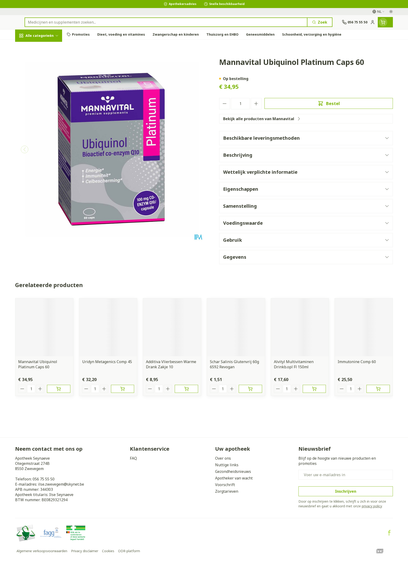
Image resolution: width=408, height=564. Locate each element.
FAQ (133, 458)
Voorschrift (225, 484)
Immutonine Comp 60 (357, 361)
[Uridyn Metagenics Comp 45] (108, 327)
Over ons (223, 458)
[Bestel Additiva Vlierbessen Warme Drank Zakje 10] (186, 389)
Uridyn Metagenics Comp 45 (107, 361)
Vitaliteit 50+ (45, 114)
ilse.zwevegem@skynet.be (61, 484)
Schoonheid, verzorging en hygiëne (45, 63)
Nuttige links (226, 464)
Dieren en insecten (45, 153)
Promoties (29, 46)
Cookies (108, 551)
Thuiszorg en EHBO (45, 140)
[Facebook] (389, 532)
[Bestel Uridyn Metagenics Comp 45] (122, 389)
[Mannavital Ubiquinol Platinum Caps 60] (44, 327)
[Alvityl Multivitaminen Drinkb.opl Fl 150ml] (300, 327)
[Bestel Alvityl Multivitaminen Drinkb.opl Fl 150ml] (314, 389)
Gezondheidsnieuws (233, 471)
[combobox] (166, 22)
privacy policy (372, 506)
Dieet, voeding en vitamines (45, 83)
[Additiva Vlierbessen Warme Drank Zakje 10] (172, 327)
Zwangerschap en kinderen (45, 100)
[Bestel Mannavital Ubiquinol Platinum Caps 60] (58, 389)
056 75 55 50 (44, 479)
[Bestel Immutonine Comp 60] (378, 389)
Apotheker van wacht (234, 478)
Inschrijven (345, 491)
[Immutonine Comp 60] (364, 327)
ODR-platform (129, 551)
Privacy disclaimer (84, 551)
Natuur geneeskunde (45, 127)
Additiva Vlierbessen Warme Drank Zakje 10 (171, 364)
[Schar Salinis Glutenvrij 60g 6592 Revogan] (236, 327)
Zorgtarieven (226, 491)
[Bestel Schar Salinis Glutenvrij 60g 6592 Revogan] (250, 389)
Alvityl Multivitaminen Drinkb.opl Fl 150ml (294, 364)
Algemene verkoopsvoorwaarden (42, 551)
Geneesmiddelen (45, 166)
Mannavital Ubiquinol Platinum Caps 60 (37, 364)
